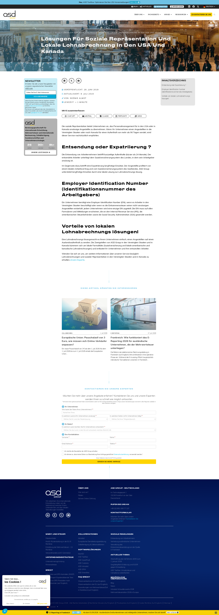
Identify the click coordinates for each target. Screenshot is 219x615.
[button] (5, 611)
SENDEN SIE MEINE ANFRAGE (108, 462)
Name (112, 437)
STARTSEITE (47, 33)
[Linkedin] (189, 7)
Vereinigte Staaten (71, 58)
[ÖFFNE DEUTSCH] (214, 6)
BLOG (57, 33)
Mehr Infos (137, 2)
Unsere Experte (77, 260)
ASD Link (29, 88)
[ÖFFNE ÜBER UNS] (144, 14)
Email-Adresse (67, 444)
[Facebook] (194, 7)
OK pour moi (42, 603)
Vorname (65, 437)
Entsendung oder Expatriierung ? (174, 85)
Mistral (88, 116)
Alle (45, 58)
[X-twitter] (198, 7)
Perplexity (122, 116)
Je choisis (26, 603)
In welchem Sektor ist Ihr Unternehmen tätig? (126, 416)
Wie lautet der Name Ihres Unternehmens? (77, 409)
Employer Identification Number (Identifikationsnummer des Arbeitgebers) (177, 90)
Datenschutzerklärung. (121, 454)
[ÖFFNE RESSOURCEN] (187, 14)
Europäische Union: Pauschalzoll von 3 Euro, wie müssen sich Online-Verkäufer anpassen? (84, 341)
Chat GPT (71, 116)
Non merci (10, 603)
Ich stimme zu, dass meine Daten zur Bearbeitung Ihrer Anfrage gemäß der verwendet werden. (103, 454)
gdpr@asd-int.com (36, 112)
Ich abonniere (40, 96)
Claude (105, 116)
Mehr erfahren (172, 612)
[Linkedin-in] (48, 515)
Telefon (113, 444)
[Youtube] (68, 515)
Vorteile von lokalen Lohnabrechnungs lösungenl (176, 97)
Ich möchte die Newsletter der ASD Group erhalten (81, 451)
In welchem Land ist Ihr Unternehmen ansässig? (79, 416)
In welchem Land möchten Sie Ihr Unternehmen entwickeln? (83, 427)
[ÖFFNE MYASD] (171, 14)
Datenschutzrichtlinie (36, 106)
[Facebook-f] (54, 515)
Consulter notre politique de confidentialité (17, 596)
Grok (139, 116)
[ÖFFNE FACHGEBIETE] (160, 14)
